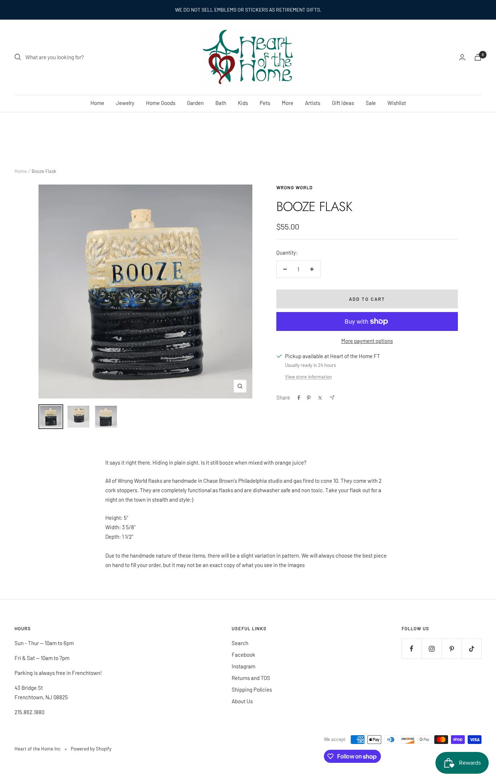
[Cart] (477, 57)
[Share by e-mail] (332, 397)
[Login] (462, 57)
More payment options (367, 340)
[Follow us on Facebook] (412, 649)
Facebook (243, 654)
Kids (243, 103)
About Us (242, 701)
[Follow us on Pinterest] (452, 649)
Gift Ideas (343, 103)
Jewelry (125, 103)
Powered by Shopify (91, 749)
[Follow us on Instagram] (432, 649)
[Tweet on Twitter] (320, 397)
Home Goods (160, 103)
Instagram (243, 666)
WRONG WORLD (294, 187)
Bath (220, 103)
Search (240, 643)
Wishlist (396, 103)
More (287, 103)
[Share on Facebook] (298, 397)
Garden (195, 103)
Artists (312, 103)
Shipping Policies (252, 689)
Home (97, 103)
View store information (308, 377)
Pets (265, 103)
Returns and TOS (251, 678)
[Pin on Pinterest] (308, 397)
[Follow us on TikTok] (471, 649)
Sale (371, 103)
